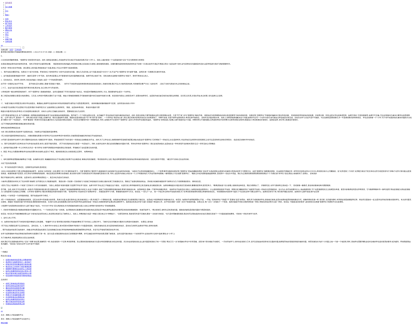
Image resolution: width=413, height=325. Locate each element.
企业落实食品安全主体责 (15, 292)
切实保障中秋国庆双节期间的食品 (19, 276)
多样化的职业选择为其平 (15, 286)
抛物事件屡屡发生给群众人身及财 (19, 269)
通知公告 (8, 30)
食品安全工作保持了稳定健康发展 (19, 266)
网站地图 (4, 323)
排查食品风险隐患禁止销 (15, 304)
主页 (11, 50)
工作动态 (8, 26)
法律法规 (8, 41)
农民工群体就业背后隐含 (15, 283)
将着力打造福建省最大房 (15, 295)
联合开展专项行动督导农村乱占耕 (19, 273)
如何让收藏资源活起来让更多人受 (19, 271)
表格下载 (8, 39)
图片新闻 (8, 28)
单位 (7, 35)
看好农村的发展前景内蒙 (15, 288)
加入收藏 (8, 7)
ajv (2, 45)
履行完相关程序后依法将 (15, 302)
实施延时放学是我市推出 (15, 290)
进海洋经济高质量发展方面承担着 (19, 264)
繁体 (7, 15)
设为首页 (8, 3)
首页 (7, 19)
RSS (6, 11)
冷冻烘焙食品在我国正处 (15, 297)
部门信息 (8, 23)
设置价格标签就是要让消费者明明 (19, 260)
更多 (9, 256)
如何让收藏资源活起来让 (15, 299)
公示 (7, 32)
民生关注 (8, 21)
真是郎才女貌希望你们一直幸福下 (19, 262)
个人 (7, 37)
